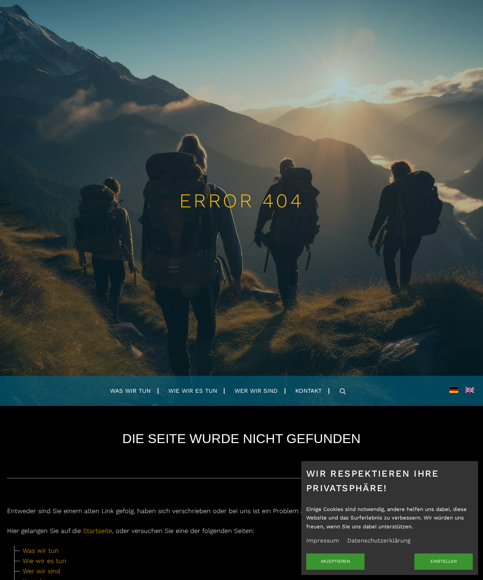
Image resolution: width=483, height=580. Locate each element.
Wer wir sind (256, 390)
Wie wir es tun (192, 390)
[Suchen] (342, 391)
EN (469, 391)
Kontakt (308, 390)
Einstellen (443, 561)
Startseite (97, 530)
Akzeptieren (335, 561)
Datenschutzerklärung (379, 540)
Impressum (322, 540)
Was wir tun (130, 390)
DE (453, 391)
